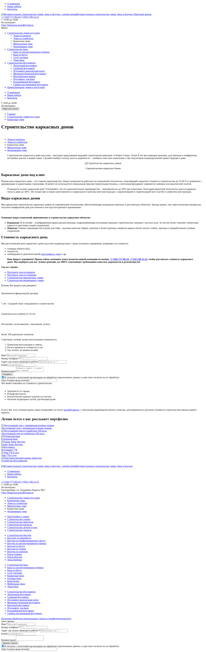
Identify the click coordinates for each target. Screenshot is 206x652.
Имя (4, 355)
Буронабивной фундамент (26, 82)
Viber (4, 25)
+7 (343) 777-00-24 (119, 259)
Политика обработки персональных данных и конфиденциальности (36, 618)
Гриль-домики (14, 554)
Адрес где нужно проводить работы (20, 630)
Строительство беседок (19, 535)
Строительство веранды (19, 524)
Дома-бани (18, 60)
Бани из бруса (20, 54)
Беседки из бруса (16, 546)
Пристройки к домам (18, 516)
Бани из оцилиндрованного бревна (31, 52)
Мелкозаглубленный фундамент (29, 73)
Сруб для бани (20, 57)
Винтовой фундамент (24, 76)
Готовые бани (14, 578)
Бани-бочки (13, 581)
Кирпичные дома (16, 500)
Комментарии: (8, 371)
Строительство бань (17, 49)
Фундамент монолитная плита (29, 71)
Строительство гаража (18, 519)
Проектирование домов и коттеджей (26, 87)
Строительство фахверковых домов (25, 280)
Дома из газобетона (23, 38)
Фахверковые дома (23, 46)
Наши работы (14, 6)
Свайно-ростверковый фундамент (30, 84)
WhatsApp (12, 25)
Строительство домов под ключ (23, 33)
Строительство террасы (19, 530)
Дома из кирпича (22, 35)
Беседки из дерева (16, 549)
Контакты (12, 9)
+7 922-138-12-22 (138, 259)
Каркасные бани (15, 575)
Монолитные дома (22, 44)
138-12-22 (29, 17)
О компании (13, 3)
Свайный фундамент (24, 68)
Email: (4, 365)
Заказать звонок (9, 643)
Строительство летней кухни (22, 527)
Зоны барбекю (14, 559)
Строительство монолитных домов (25, 277)
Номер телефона (10, 358)
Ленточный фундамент (25, 65)
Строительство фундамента (21, 63)
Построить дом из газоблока (21, 275)
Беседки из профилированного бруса (26, 540)
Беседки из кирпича (17, 551)
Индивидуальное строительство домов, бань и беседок (104, 14)
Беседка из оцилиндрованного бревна (26, 543)
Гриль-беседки (14, 557)
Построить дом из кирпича (21, 272)
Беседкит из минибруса (19, 538)
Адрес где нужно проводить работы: (20, 361)
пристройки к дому (51, 254)
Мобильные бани (16, 584)
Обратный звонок (142, 14)
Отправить (7, 374)
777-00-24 (10, 17)
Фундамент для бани (24, 79)
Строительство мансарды (20, 522)
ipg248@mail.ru (25, 25)
